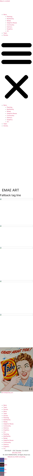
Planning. (10, 16)
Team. (5, 33)
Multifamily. (10, 18)
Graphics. (10, 29)
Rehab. (9, 21)
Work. (5, 14)
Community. (10, 25)
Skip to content (5, 1)
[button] (16, 70)
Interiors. (9, 27)
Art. (8, 31)
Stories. (5, 35)
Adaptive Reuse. (12, 23)
